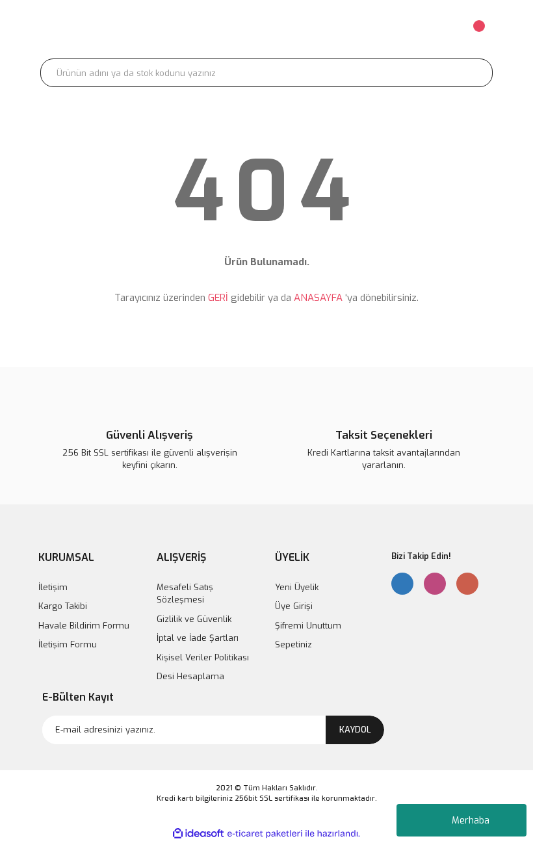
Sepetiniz (293, 644)
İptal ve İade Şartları (198, 637)
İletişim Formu (67, 644)
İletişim (53, 587)
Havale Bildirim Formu (83, 625)
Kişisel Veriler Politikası (203, 657)
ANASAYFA (318, 297)
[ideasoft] (198, 833)
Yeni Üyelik (296, 587)
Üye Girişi (294, 606)
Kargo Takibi (62, 606)
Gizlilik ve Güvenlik (194, 619)
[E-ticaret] (265, 833)
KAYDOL (355, 729)
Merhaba (470, 820)
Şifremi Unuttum (308, 625)
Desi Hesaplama (190, 676)
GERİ (218, 297)
